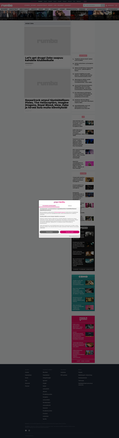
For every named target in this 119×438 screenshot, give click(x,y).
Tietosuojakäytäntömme (74, 236)
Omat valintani (49, 232)
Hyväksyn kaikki (69, 232)
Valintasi (70, 205)
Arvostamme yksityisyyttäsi (49, 205)
